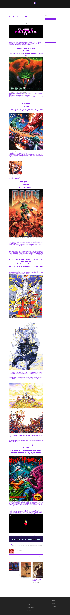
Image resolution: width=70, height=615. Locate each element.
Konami (28, 545)
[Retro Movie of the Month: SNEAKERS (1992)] (14, 566)
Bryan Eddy (16, 549)
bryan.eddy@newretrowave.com (22, 23)
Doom (18, 545)
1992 (11, 545)
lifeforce (31, 545)
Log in (45, 45)
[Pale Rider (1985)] (25, 570)
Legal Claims (28, 604)
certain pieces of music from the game (37, 253)
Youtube (54, 607)
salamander (35, 545)
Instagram (53, 603)
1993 (13, 545)
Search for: (46, 15)
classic (16, 545)
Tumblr (54, 601)
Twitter (54, 600)
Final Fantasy (20, 545)
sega (38, 545)
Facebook (53, 604)
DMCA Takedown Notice (30, 607)
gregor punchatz (25, 545)
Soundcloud (54, 606)
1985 (9, 545)
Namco (33, 545)
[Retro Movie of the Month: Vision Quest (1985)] (37, 570)
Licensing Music (29, 610)
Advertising (28, 608)
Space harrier (40, 545)
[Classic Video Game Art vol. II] (11, 551)
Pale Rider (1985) (23, 580)
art (14, 545)
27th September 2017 (12, 23)
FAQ (27, 601)
